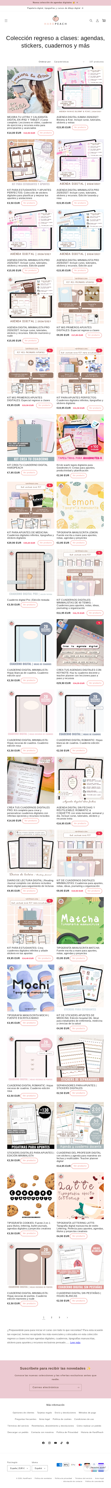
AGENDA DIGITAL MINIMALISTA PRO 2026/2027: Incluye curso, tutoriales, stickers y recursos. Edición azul (78, 263)
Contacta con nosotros (42, 1432)
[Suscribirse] (78, 1387)
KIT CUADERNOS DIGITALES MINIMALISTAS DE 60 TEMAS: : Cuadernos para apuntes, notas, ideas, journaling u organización (78, 604)
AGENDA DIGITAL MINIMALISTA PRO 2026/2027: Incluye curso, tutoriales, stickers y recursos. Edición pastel (28, 263)
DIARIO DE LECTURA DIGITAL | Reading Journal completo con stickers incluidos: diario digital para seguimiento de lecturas (30, 883)
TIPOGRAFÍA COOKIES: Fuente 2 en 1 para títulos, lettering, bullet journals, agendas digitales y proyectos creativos (29, 1226)
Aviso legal (44, 1419)
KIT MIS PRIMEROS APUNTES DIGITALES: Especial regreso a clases (78, 328)
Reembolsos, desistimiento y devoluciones (53, 1426)
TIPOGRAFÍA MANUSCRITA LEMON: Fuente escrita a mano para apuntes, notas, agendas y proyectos (77, 535)
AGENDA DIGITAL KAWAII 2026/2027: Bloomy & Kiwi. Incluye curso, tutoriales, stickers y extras (79, 120)
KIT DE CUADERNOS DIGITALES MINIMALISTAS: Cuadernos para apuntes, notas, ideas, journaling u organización (80, 883)
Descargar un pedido (18, 1432)
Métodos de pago (87, 1412)
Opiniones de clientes (23, 1412)
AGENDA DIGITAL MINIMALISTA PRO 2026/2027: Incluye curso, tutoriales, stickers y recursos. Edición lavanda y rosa (78, 194)
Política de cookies (62, 1419)
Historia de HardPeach (92, 1432)
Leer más (75, 1342)
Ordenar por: (45, 62)
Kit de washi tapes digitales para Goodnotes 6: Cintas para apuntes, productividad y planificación (76, 468)
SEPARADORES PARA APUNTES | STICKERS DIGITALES (77, 1086)
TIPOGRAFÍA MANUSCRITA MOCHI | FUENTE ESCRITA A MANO (28, 1016)
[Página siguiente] (67, 1317)
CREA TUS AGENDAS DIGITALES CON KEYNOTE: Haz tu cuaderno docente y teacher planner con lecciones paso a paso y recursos (79, 674)
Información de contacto (72, 1481)
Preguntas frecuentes (25, 1419)
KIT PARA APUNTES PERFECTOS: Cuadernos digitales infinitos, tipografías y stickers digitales (80, 400)
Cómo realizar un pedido (89, 1426)
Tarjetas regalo (44, 1412)
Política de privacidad (63, 1478)
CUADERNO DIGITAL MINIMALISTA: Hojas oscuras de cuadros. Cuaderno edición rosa (27, 743)
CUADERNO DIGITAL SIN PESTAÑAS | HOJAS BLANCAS (79, 1294)
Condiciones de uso (84, 1419)
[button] (6, 20)
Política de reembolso (43, 1478)
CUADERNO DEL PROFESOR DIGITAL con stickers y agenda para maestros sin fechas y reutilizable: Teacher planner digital (79, 1157)
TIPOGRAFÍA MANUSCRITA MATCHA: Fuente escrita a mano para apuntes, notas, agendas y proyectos (78, 951)
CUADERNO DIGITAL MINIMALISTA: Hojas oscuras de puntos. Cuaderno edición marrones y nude (27, 1296)
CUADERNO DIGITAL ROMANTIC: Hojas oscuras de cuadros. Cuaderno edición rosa (30, 1088)
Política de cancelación (94, 1481)
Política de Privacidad (67, 1432)
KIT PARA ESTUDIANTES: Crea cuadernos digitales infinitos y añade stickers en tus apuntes (27, 951)
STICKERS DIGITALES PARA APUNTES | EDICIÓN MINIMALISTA (30, 1154)
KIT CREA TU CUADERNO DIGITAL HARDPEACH (27, 466)
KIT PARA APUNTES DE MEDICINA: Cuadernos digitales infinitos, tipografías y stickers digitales (30, 535)
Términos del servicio (18, 1426)
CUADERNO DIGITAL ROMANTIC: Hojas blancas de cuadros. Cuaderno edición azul (79, 743)
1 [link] (44, 1317)
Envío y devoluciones (65, 1412)
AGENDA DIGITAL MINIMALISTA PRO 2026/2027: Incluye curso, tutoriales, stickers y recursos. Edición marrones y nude (28, 331)
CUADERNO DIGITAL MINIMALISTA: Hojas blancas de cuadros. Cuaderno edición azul (27, 673)
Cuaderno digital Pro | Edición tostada (28, 600)
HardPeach (27, 1478)
